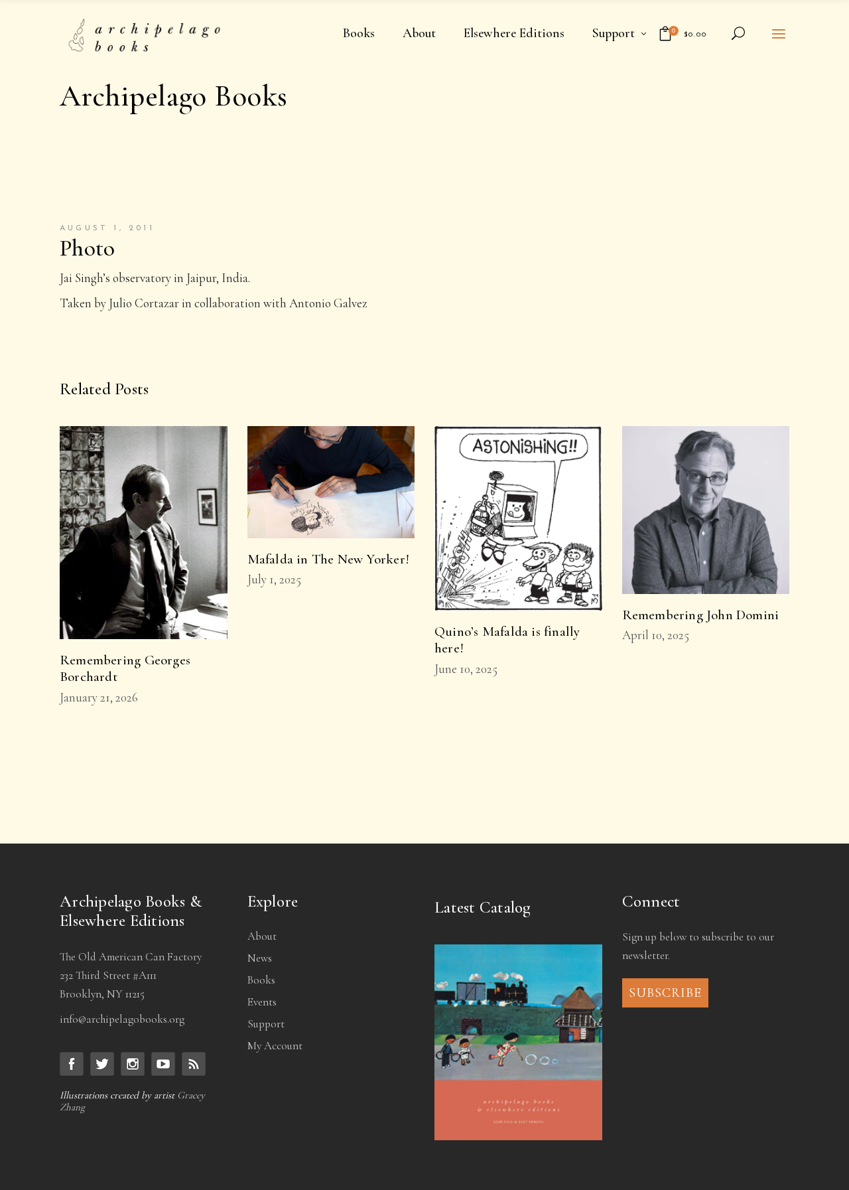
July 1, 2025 (274, 579)
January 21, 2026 (99, 697)
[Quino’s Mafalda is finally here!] (518, 518)
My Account (274, 1046)
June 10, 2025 (465, 668)
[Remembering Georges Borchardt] (144, 532)
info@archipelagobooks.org (122, 1019)
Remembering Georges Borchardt (125, 668)
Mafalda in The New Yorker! (328, 559)
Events (262, 1002)
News (259, 958)
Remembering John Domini (700, 615)
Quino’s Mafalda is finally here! (507, 639)
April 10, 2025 (655, 634)
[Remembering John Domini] (706, 510)
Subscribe (665, 993)
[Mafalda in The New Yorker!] (331, 482)
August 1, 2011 (107, 228)
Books (261, 980)
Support (266, 1024)
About (262, 936)
